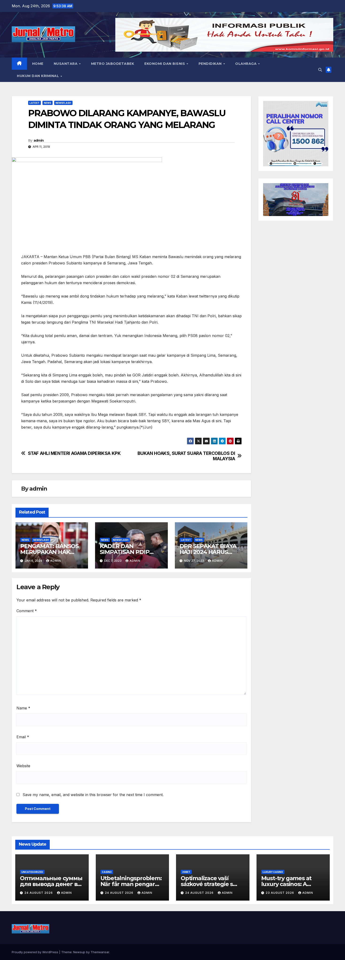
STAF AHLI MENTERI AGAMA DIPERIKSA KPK (74, 453)
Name (23, 708)
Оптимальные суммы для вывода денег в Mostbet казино (51, 884)
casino (107, 872)
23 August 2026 (280, 892)
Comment (26, 610)
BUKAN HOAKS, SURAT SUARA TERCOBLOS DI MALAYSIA (186, 456)
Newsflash (63, 102)
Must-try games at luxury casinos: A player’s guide (286, 884)
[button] (320, 69)
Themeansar (100, 952)
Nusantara (66, 64)
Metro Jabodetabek (112, 64)
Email (22, 737)
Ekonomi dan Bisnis (165, 64)
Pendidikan (211, 64)
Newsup (79, 952)
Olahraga (246, 64)
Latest (34, 102)
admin (39, 140)
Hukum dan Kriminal (38, 76)
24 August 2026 (39, 892)
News (47, 102)
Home (37, 64)
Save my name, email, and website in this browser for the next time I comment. (93, 794)
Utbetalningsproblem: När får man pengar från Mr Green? (131, 884)
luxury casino (273, 872)
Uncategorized (32, 872)
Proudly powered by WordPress (35, 952)
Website (23, 765)
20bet (186, 872)
